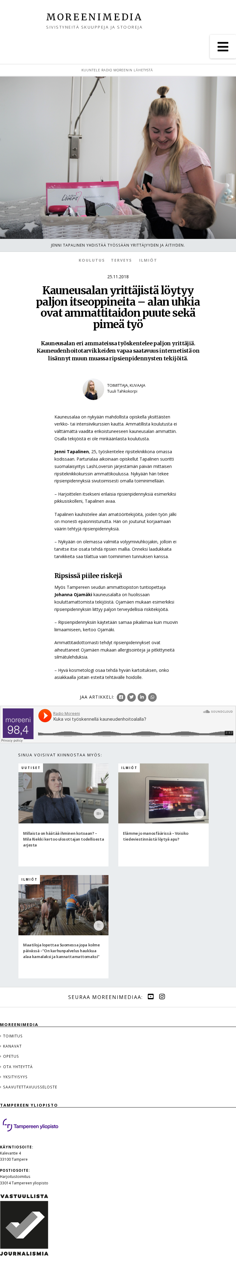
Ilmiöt (148, 260)
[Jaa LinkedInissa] (142, 697)
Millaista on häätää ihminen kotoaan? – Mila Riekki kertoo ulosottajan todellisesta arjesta (63, 838)
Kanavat (12, 1046)
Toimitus (13, 1035)
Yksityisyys (15, 1076)
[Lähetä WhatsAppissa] (152, 697)
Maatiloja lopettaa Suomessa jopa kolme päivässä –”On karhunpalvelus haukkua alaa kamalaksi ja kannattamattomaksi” (61, 950)
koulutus (92, 260)
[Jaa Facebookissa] (121, 697)
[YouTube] (150, 996)
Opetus (11, 1056)
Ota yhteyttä (18, 1066)
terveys (121, 260)
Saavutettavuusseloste (30, 1086)
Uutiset (31, 768)
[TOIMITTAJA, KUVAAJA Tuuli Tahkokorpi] (118, 404)
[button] (223, 46)
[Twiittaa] (131, 697)
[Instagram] (162, 996)
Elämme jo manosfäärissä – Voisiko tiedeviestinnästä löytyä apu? (155, 836)
